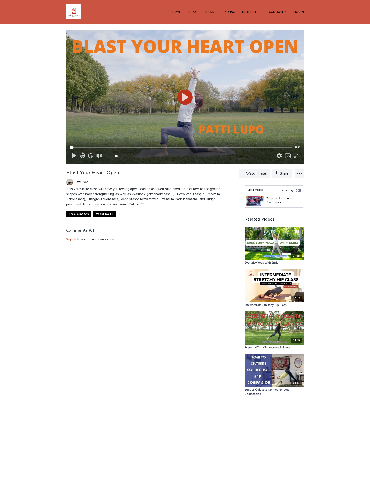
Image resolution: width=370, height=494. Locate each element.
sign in (71, 239)
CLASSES (211, 12)
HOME (176, 12)
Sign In (298, 12)
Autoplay (287, 190)
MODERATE (105, 214)
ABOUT (192, 12)
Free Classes (79, 214)
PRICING (229, 12)
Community (278, 12)
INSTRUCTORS (252, 12)
